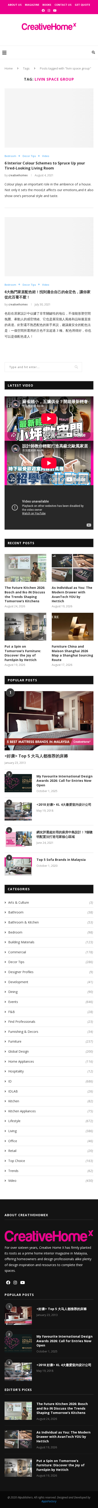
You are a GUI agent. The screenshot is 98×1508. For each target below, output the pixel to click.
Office (50, 1141)
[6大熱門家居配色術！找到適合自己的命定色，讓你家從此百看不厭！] (49, 246)
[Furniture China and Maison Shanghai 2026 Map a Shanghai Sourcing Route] (72, 627)
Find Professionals (50, 1021)
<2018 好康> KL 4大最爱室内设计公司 (63, 804)
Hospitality (50, 1071)
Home (9, 68)
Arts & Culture (50, 902)
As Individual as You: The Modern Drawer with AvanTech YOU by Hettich (72, 594)
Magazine (32, 4)
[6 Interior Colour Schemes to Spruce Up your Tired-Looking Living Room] (49, 118)
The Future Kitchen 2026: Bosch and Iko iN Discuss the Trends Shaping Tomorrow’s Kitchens (25, 594)
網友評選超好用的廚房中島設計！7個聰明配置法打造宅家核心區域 (64, 834)
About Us (15, 4)
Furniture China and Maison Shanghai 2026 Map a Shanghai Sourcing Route (72, 653)
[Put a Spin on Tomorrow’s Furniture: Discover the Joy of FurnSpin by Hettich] (25, 627)
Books (46, 4)
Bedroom (10, 155)
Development (50, 982)
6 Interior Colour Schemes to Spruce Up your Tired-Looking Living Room (45, 166)
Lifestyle (50, 1121)
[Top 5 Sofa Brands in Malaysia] (18, 866)
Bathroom (50, 912)
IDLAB (50, 1091)
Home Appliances (50, 1061)
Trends (50, 1171)
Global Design (50, 1051)
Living (50, 1131)
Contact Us (63, 4)
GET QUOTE (82, 4)
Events (50, 1002)
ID (50, 1081)
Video (45, 155)
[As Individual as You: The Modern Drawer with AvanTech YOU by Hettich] (72, 568)
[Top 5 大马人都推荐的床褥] (49, 720)
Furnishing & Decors (50, 1031)
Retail (50, 1151)
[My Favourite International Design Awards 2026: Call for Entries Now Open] (18, 783)
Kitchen (50, 1101)
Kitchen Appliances (50, 1111)
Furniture (50, 1041)
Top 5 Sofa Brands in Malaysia (61, 859)
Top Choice (50, 1161)
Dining (50, 992)
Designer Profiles (50, 972)
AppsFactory (49, 1501)
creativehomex (18, 175)
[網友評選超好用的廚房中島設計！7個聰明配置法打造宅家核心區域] (18, 839)
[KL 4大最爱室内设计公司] (18, 811)
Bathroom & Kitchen (50, 922)
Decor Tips (29, 155)
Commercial (50, 952)
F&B (50, 1012)
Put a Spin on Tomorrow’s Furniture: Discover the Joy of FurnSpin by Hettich (23, 653)
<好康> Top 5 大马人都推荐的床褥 (36, 756)
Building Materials (50, 942)
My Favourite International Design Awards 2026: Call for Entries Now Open (64, 780)
